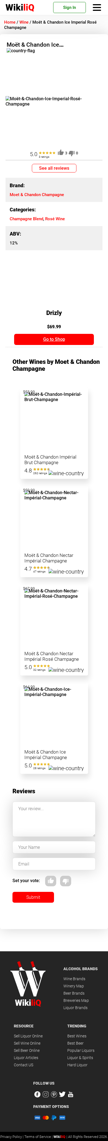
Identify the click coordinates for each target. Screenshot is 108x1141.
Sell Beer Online (27, 1050)
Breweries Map (76, 1000)
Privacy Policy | (12, 1137)
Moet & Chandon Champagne (37, 194)
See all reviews (54, 168)
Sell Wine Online (27, 1043)
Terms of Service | (38, 1137)
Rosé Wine (55, 218)
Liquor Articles (26, 1057)
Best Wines (76, 1036)
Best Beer (75, 1043)
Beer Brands (73, 993)
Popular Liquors (80, 1050)
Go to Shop (54, 339)
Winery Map (73, 986)
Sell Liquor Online (28, 1036)
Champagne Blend (26, 218)
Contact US (23, 1065)
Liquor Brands (75, 1007)
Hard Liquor (77, 1065)
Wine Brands (74, 979)
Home (10, 22)
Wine (24, 22)
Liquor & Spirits (80, 1057)
